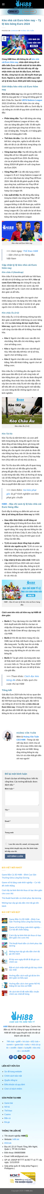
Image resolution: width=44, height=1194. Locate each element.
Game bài (8, 1103)
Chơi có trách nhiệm (13, 1089)
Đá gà (7, 1122)
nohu (27, 1045)
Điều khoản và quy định (14, 1084)
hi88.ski (15, 1139)
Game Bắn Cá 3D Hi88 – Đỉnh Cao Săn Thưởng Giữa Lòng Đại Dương (19, 876)
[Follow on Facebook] (11, 1057)
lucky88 (27, 1048)
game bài (19, 1045)
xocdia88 (26, 1051)
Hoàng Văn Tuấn (27, 30)
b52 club (34, 1041)
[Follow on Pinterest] (24, 1057)
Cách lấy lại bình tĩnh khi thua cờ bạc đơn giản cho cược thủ (22, 892)
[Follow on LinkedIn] (29, 1057)
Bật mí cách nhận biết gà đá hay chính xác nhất (25, 968)
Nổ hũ (7, 1107)
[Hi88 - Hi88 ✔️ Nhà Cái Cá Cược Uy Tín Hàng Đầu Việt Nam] (23, 4)
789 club (10, 1041)
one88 (13, 1048)
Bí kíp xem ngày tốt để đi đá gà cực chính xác (24, 960)
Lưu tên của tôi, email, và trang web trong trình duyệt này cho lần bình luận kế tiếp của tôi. (22, 847)
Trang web (9, 832)
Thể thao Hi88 (30, 251)
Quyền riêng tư (11, 1080)
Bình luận (9, 789)
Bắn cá (7, 1118)
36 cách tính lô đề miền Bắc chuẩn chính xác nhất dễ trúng (24, 993)
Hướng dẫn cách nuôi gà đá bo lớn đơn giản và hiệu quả (24, 977)
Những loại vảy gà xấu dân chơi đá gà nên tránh (20, 904)
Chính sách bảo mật (13, 1076)
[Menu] (3, 4)
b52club (7, 1143)
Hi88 (4, 504)
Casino (7, 1114)
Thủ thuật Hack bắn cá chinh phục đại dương (21, 898)
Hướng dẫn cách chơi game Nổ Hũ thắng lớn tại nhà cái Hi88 (24, 985)
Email (8, 821)
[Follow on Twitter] (15, 1057)
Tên (7, 810)
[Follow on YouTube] (33, 1057)
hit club (26, 1041)
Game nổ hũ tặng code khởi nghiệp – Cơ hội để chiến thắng (21, 884)
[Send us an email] (20, 1057)
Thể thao (8, 1111)
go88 (18, 1041)
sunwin (10, 1045)
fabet (20, 1048)
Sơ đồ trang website (13, 1072)
